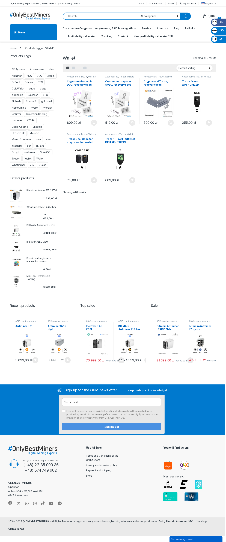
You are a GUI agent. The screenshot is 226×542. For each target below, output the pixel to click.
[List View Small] (85, 68)
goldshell (46, 101)
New (48, 139)
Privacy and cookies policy (101, 465)
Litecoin (37, 126)
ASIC (29, 75)
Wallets (92, 76)
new (38, 139)
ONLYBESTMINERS (37, 521)
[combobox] (101, 16)
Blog (176, 28)
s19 (29, 145)
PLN (217, 21)
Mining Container (21, 139)
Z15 (32, 164)
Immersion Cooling (36, 113)
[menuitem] (208, 3)
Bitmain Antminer (177, 521)
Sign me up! (112, 426)
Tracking (106, 36)
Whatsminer (18, 164)
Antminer (17, 75)
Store (141, 3)
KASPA (31, 120)
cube (32, 88)
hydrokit (47, 107)
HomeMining (19, 107)
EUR (217, 38)
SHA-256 (45, 152)
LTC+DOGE (18, 133)
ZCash (42, 164)
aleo (51, 69)
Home (13, 48)
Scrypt (15, 152)
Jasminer (17, 120)
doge (43, 88)
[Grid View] (67, 68)
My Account (156, 3)
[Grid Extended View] (73, 68)
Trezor (84, 76)
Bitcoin (51, 75)
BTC (40, 82)
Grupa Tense (16, 528)
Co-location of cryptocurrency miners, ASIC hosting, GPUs (99, 28)
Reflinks (190, 28)
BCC (39, 75)
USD (218, 30)
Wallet (28, 158)
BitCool (16, 82)
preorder (17, 145)
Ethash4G (31, 101)
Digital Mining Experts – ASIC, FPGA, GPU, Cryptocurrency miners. (45, 3)
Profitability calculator (82, 36)
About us (162, 28)
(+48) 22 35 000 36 (41, 464)
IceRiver (16, 113)
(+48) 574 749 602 (40, 470)
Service (146, 28)
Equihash (33, 94)
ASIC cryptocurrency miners (25, 322)
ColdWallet (18, 88)
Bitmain (29, 82)
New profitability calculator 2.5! (153, 36)
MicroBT (34, 133)
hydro (34, 107)
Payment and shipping (98, 470)
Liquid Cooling (20, 126)
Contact (123, 36)
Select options (208, 123)
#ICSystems (18, 69)
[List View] (79, 68)
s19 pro (40, 145)
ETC (45, 94)
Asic (161, 521)
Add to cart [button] (94, 123)
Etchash (16, 101)
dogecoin (17, 94)
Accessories (73, 76)
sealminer (29, 152)
